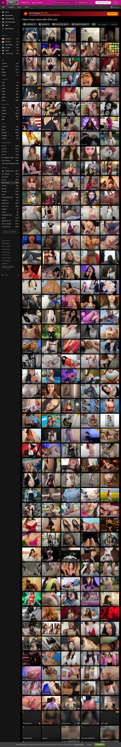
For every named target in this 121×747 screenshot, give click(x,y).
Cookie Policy (79, 744)
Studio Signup (6, 260)
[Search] (76, 2)
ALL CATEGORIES (11, 232)
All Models (5, 263)
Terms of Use (5, 255)
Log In (115, 2)
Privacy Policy (6, 252)
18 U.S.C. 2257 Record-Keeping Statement (8, 267)
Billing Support (6, 243)
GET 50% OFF (112, 13)
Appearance (29, 24)
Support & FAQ (6, 240)
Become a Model (6, 257)
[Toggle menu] (3, 2)
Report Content (6, 246)
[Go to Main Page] (12, 2)
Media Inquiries (6, 249)
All (93, 24)
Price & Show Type (60, 24)
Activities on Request (80, 24)
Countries (44, 24)
